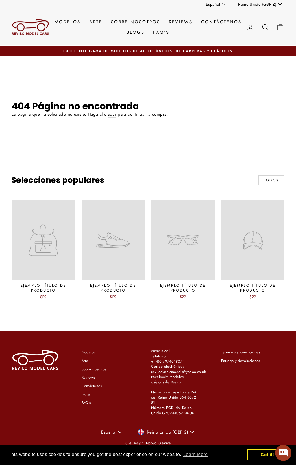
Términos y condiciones (240, 352)
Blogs (136, 32)
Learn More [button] (195, 454)
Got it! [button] (267, 454)
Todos (271, 180)
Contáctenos (221, 22)
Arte (95, 22)
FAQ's (161, 32)
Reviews (181, 22)
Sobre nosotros (135, 22)
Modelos (68, 22)
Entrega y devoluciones (240, 360)
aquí (112, 114)
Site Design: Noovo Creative (148, 443)
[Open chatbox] (283, 453)
